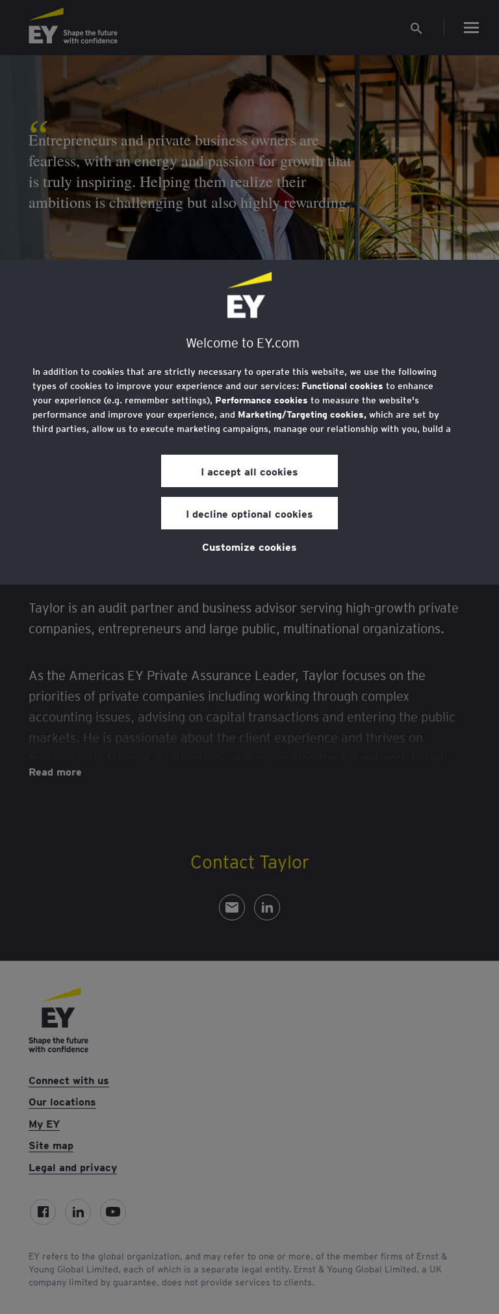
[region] (249, 422)
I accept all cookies (249, 471)
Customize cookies (249, 546)
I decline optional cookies (249, 513)
